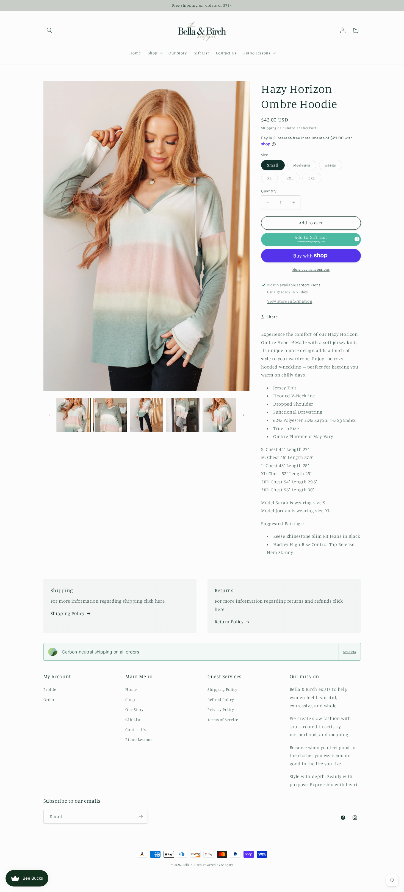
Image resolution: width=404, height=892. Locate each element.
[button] (49, 30)
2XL (293, 179)
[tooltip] (357, 238)
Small (272, 165)
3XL (314, 179)
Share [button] (272, 316)
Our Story (134, 709)
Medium (304, 166)
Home (131, 689)
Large (333, 166)
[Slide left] (49, 415)
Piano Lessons (138, 739)
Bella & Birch (192, 865)
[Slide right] (243, 415)
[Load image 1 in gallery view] (73, 415)
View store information (289, 300)
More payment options (311, 269)
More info (349, 651)
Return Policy (229, 621)
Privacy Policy (220, 709)
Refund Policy (220, 699)
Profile (49, 689)
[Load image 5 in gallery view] (219, 415)
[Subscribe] (140, 816)
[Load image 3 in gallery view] (146, 415)
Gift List (133, 719)
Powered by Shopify (218, 865)
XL (272, 179)
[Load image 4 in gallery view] (183, 415)
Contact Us (135, 729)
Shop (130, 699)
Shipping (268, 128)
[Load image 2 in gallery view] (110, 415)
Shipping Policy (67, 613)
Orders (50, 699)
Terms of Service (222, 719)
